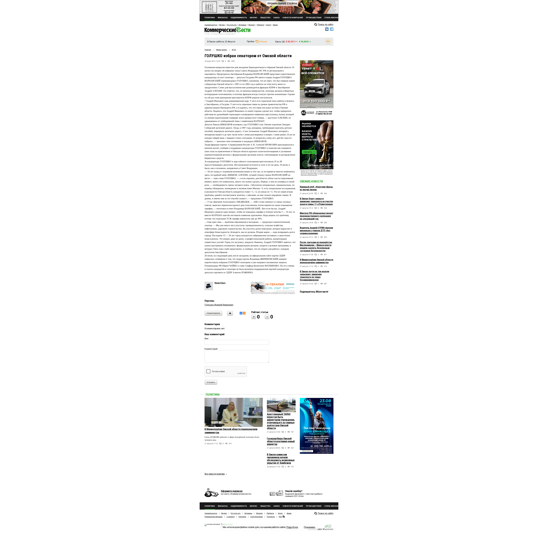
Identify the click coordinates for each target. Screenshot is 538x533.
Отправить (211, 382)
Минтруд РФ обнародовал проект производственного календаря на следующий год (316, 216)
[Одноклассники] (244, 313)
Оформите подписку (232, 491)
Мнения (251, 25)
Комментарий (211, 349)
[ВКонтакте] (241, 313)
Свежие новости (311, 181)
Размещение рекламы (213, 517)
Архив (275, 25)
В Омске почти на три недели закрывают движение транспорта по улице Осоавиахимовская (314, 275)
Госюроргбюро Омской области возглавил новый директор (281, 441)
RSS (280, 517)
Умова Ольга (219, 283)
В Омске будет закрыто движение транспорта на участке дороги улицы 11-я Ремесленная (316, 201)
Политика (213, 394)
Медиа (222, 25)
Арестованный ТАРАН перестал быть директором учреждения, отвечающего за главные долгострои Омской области (281, 421)
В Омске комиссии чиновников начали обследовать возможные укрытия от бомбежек (280, 458)
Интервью (242, 25)
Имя (206, 338)
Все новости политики (215, 474)
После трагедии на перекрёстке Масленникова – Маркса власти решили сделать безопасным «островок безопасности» (316, 246)
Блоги (268, 25)
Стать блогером (256, 517)
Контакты (242, 517)
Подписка (271, 517)
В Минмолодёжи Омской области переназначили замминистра (316, 261)
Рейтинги (260, 25)
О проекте (231, 517)
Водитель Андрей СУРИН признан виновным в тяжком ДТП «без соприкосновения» (316, 230)
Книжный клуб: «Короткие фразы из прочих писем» (316, 188)
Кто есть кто (231, 25)
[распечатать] (229, 315)
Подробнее (292, 527)
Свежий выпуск (211, 25)
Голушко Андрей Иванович (219, 304)
